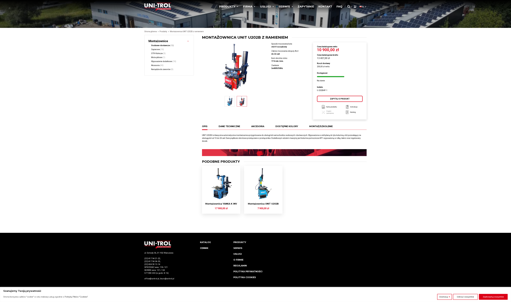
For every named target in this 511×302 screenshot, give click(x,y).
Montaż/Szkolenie (321, 126)
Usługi (265, 6)
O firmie (238, 260)
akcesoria (257, 126)
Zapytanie (306, 6)
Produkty (227, 6)
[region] (255, 294)
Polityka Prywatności (247, 271)
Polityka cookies (244, 277)
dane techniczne (229, 126)
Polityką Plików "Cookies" (76, 297)
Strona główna (150, 31)
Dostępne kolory (286, 126)
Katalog (205, 242)
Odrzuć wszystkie (465, 297)
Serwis (284, 6)
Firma (247, 6)
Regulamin (240, 265)
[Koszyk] (355, 6)
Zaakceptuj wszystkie (493, 297)
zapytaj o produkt (340, 99)
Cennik (204, 248)
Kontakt (325, 6)
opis (204, 126)
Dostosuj (443, 297)
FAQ (339, 6)
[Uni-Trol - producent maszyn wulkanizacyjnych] (162, 6)
